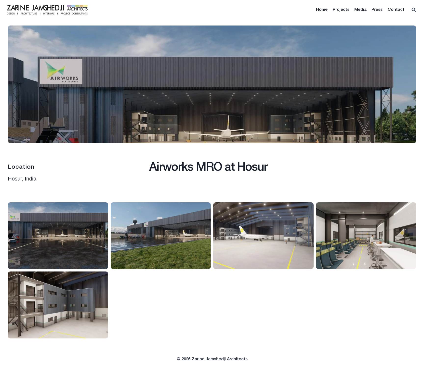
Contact (396, 10)
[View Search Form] (413, 9)
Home (322, 10)
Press (377, 10)
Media (360, 10)
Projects (341, 10)
